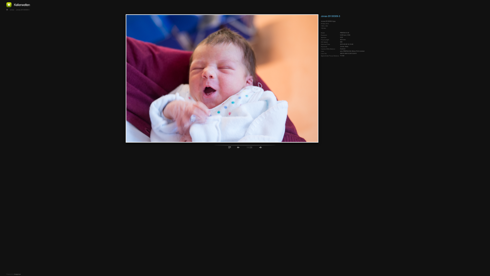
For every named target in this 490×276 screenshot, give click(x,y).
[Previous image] (238, 147)
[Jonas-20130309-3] (222, 142)
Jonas (12, 10)
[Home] (7, 10)
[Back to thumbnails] (229, 147)
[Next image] (261, 147)
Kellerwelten (22, 4)
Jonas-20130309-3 (22, 10)
